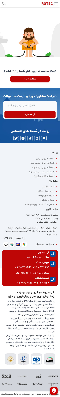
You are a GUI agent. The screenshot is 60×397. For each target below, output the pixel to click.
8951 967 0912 (24, 283)
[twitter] (16, 138)
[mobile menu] (56, 3)
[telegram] (30, 138)
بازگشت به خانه (30, 79)
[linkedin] (37, 138)
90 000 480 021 (14, 238)
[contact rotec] (4, 3)
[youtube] (44, 138)
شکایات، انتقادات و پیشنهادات (39, 204)
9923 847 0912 (41, 267)
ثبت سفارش (48, 187)
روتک (16, 394)
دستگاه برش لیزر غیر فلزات (41, 172)
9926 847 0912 (23, 273)
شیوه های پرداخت (45, 196)
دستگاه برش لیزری (45, 158)
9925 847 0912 (41, 273)
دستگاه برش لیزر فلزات (43, 167)
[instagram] (23, 138)
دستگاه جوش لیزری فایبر (42, 163)
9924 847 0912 (23, 267)
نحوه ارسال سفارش (45, 191)
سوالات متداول (47, 200)
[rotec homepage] (47, 3)
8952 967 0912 (41, 283)
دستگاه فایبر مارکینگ (43, 176)
